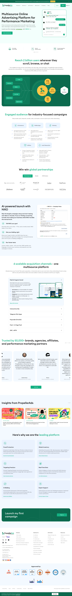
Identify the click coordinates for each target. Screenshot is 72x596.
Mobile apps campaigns (37, 552)
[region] (36, 594)
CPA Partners (45, 176)
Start (63, 5)
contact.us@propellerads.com (7, 547)
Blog (48, 5)
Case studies (63, 538)
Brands (36, 176)
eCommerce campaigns (37, 550)
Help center (63, 542)
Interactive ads (50, 542)
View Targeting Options (8, 476)
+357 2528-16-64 (5, 552)
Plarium (12, 377)
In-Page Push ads (51, 538)
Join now (36, 387)
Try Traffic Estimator (43, 476)
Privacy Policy (4, 588)
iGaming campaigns (36, 554)
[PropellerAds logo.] (7, 5)
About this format (14, 303)
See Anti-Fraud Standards (8, 455)
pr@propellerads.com (6, 550)
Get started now (7, 33)
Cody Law (59, 377)
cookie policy (18, 594)
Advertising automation (20, 540)
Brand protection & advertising (21, 544)
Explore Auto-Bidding (7, 496)
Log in (57, 5)
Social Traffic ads (51, 544)
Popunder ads (50, 540)
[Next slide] (69, 342)
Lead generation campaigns (38, 546)
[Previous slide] (66, 342)
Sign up (62, 514)
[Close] (70, 594)
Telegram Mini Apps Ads (52, 535)
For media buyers (36, 538)
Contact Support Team (43, 496)
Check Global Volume (43, 455)
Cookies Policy (19, 588)
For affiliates (35, 535)
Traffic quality (18, 535)
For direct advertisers (37, 540)
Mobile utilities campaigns (38, 542)
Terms (10, 588)
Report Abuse (30, 588)
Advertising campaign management (22, 542)
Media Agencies (27, 176)
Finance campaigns (36, 548)
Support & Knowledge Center (7, 545)
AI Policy (13, 588)
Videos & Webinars (64, 540)
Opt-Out (24, 588)
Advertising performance (20, 538)
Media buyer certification (65, 535)
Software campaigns (37, 544)
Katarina (36, 377)
